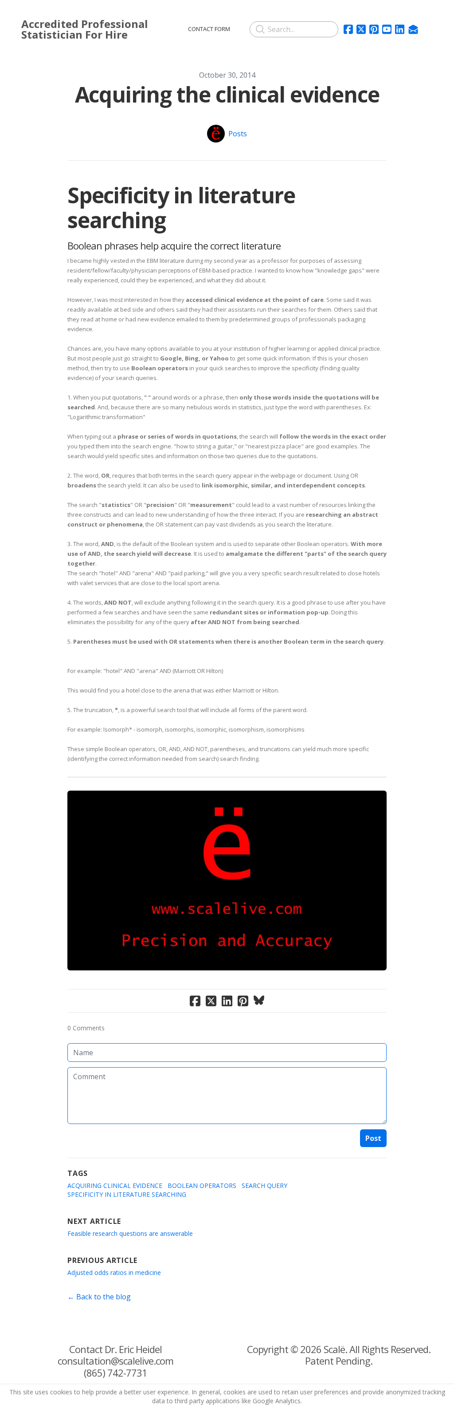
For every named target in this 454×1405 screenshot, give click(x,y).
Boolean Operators (202, 1185)
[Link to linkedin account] (399, 29)
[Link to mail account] (413, 29)
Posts (237, 134)
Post (373, 1138)
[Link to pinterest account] (374, 29)
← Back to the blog (99, 1297)
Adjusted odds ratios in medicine (114, 1272)
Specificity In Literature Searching (126, 1194)
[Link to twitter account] (361, 29)
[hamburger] (166, 27)
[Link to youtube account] (386, 29)
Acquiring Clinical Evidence (114, 1185)
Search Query (264, 1185)
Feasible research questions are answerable (130, 1233)
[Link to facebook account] (348, 29)
